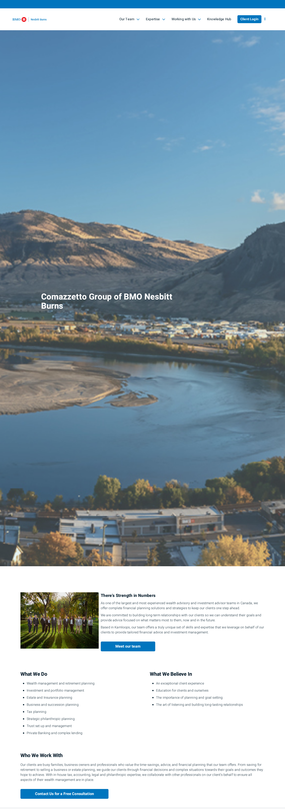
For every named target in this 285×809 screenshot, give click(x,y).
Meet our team (128, 646)
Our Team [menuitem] (126, 20)
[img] (142, 283)
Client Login (249, 19)
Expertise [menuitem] (153, 20)
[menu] (264, 19)
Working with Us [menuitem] (183, 20)
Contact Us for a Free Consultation (64, 794)
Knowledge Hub (219, 19)
